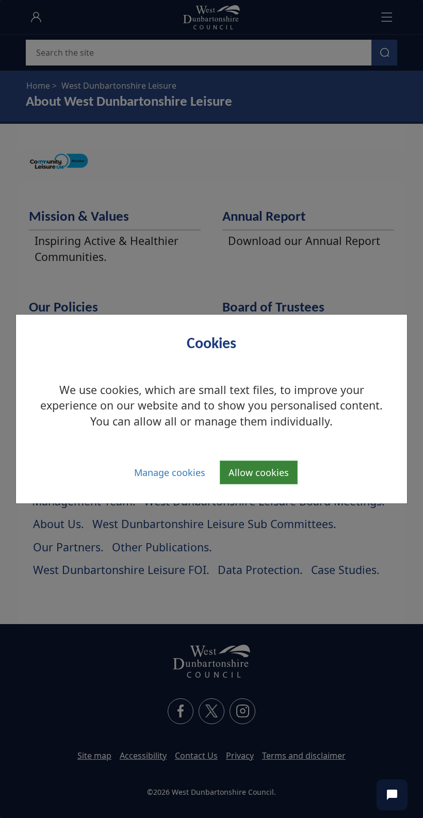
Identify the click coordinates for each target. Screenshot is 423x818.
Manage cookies (169, 472)
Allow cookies (259, 472)
